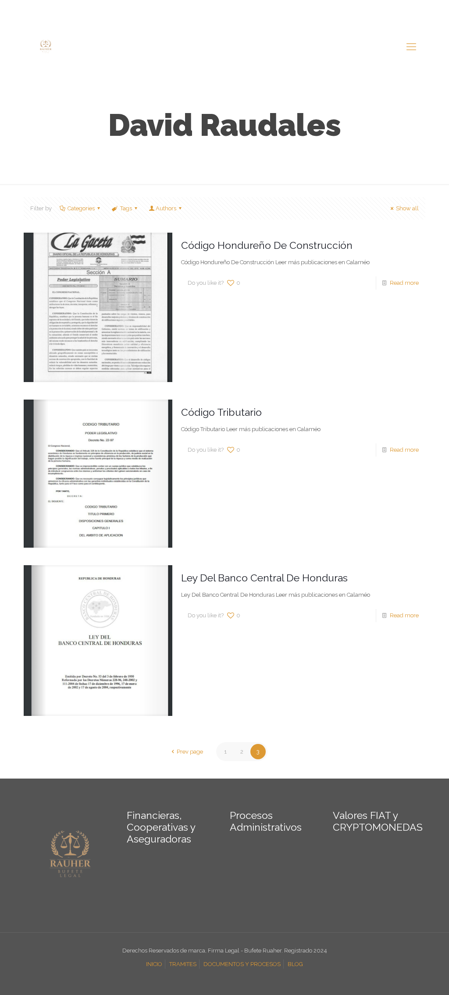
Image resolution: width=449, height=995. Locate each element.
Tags (126, 208)
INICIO (154, 964)
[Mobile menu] (411, 46)
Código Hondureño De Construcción (267, 245)
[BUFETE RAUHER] (45, 46)
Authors (166, 208)
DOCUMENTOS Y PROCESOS (242, 964)
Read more (404, 283)
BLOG (295, 964)
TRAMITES (182, 964)
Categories (81, 208)
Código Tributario (221, 412)
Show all (407, 208)
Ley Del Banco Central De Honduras (264, 578)
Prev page (190, 751)
